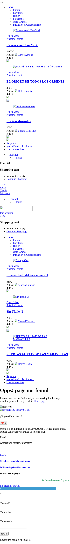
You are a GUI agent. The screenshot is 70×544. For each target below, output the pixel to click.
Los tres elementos (19, 121)
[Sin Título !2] (21, 296)
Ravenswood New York (22, 45)
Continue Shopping (17, 179)
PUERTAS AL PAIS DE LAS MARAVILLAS (37, 354)
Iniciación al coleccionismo (20, 146)
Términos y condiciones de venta (15, 461)
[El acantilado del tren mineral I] (20, 260)
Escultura (18, 12)
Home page (40, 401)
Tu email (5, 503)
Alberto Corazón (26, 285)
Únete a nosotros (15, 149)
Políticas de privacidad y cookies (15, 467)
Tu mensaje (6, 521)
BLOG (3, 455)
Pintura (16, 10)
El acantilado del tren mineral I (27, 275)
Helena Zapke (25, 91)
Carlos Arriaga (25, 54)
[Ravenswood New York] (26, 30)
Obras (10, 7)
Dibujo (16, 15)
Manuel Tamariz (26, 321)
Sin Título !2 (15, 311)
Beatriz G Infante (27, 130)
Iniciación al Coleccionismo (27, 24)
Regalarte (11, 143)
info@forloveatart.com (19, 437)
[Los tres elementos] (24, 106)
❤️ (3, 423)
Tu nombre (5, 512)
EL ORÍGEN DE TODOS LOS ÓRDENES (35, 81)
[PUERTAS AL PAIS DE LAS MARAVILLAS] (38, 339)
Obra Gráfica (20, 21)
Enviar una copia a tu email (14, 539)
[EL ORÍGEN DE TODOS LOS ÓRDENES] (37, 66)
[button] (15, 38)
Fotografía (18, 18)
